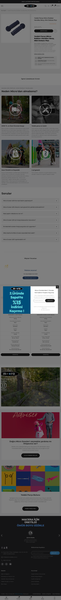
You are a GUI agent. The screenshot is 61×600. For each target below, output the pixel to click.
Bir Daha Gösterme (45, 309)
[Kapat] (57, 286)
